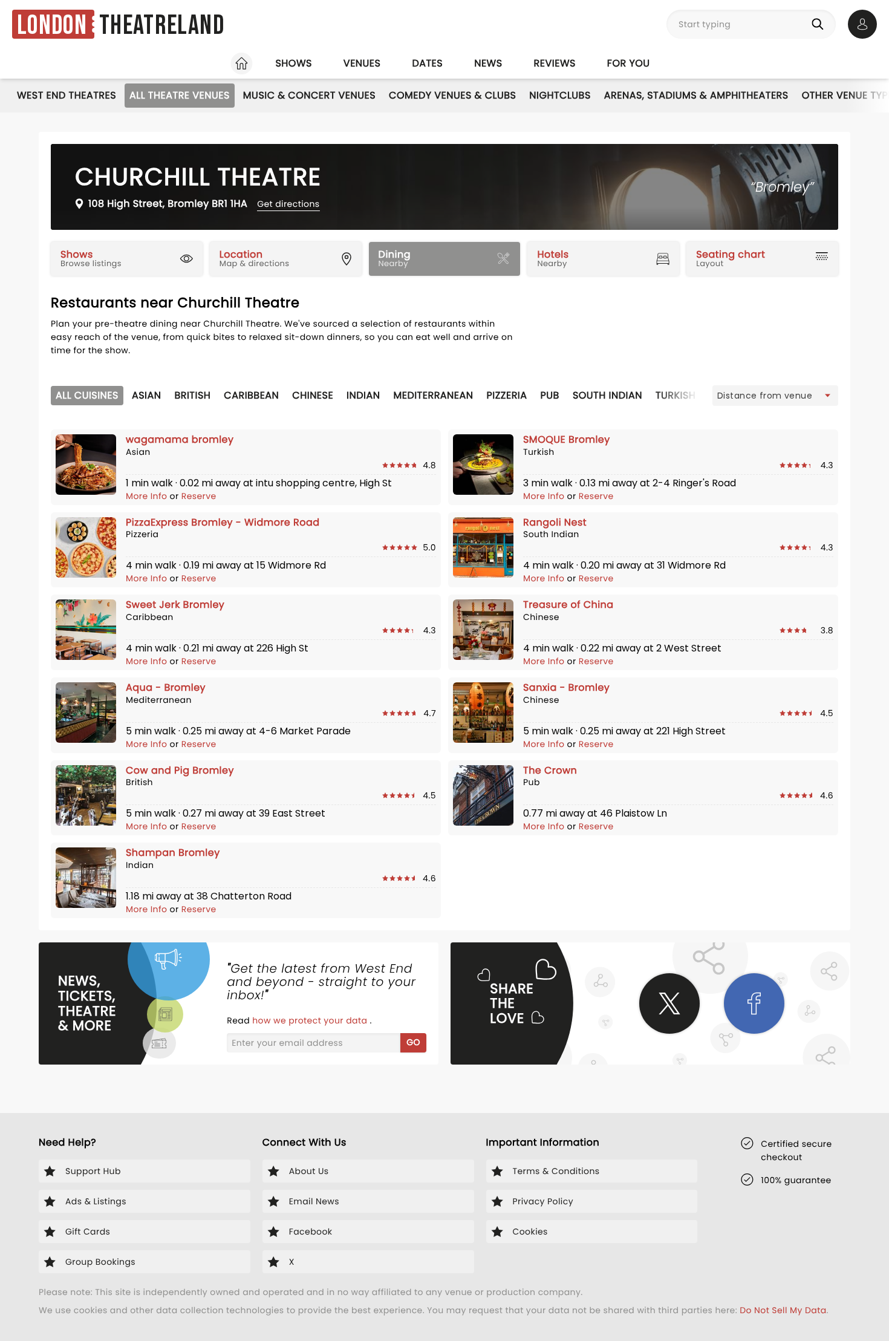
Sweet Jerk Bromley (175, 605)
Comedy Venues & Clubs (452, 95)
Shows (293, 63)
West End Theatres (66, 95)
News (488, 63)
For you (628, 63)
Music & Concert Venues (309, 95)
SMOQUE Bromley (566, 439)
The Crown (550, 770)
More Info (148, 496)
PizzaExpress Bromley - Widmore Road (223, 522)
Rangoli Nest (555, 522)
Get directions (288, 204)
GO (413, 1042)
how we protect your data (311, 1020)
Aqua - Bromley (166, 687)
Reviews (555, 63)
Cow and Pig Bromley (180, 770)
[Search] (820, 24)
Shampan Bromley (173, 853)
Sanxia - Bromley (566, 687)
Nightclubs (559, 95)
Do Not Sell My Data (783, 1310)
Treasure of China (568, 605)
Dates (427, 63)
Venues (362, 63)
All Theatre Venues (179, 95)
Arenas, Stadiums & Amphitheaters (696, 95)
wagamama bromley (179, 439)
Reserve (199, 496)
